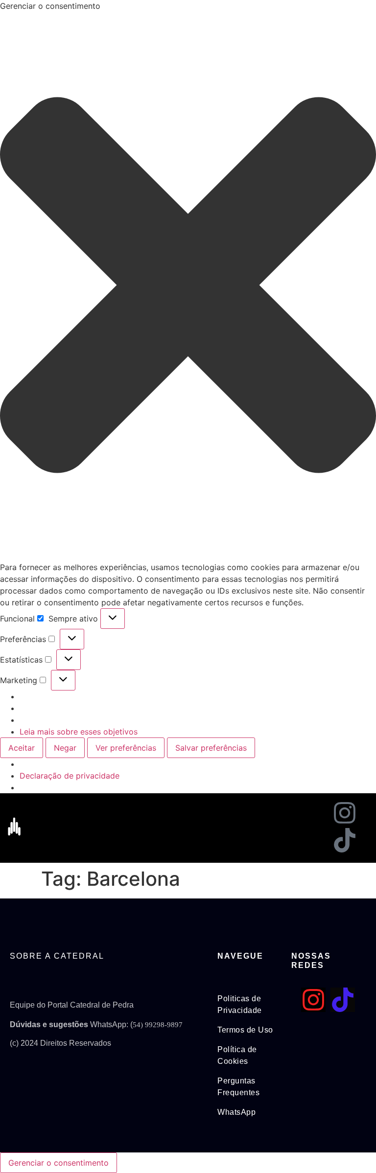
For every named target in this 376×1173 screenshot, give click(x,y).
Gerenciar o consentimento (58, 1163)
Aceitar (21, 748)
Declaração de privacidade (69, 776)
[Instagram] (344, 813)
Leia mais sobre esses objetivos (79, 731)
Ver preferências (125, 748)
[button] (188, 286)
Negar (65, 748)
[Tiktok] (344, 840)
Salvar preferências (211, 748)
